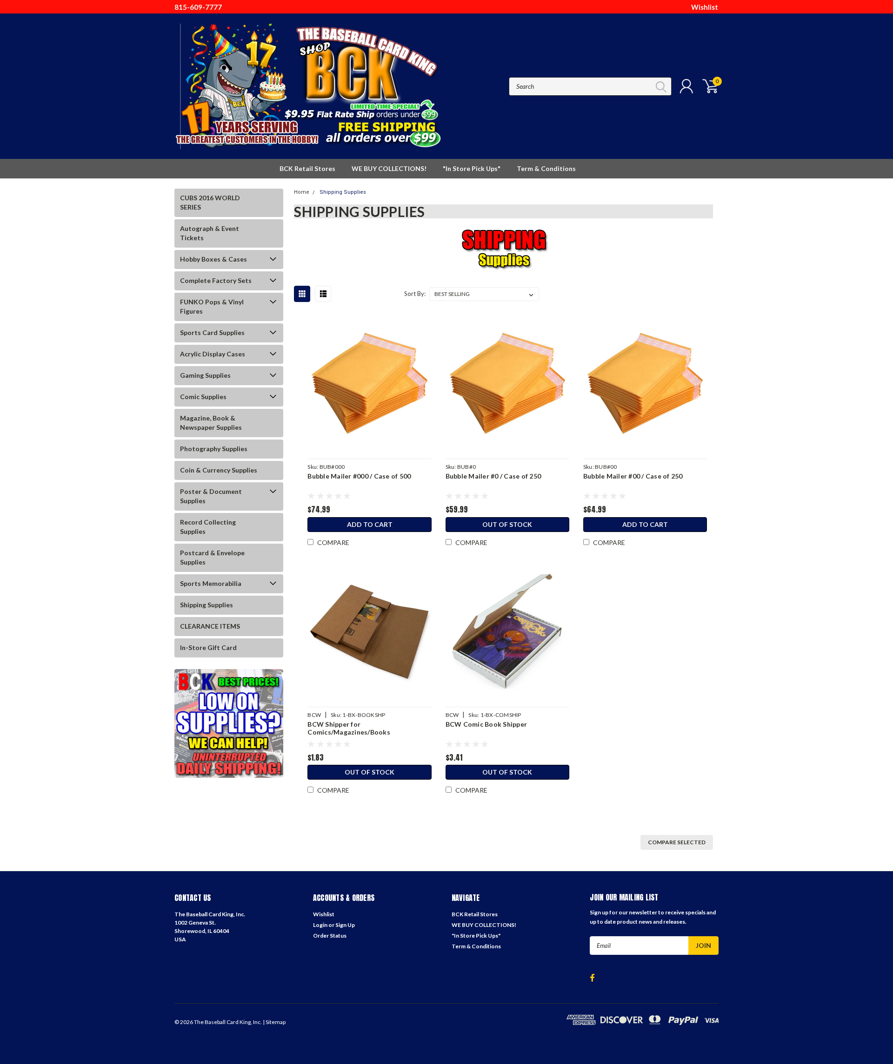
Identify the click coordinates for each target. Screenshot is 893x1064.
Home (301, 192)
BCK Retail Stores (307, 168)
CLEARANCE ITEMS (210, 626)
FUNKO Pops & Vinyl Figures (212, 306)
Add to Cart (370, 524)
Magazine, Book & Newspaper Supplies (211, 422)
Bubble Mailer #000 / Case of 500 (359, 476)
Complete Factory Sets (216, 280)
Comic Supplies (203, 397)
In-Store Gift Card (208, 647)
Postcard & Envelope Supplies (212, 557)
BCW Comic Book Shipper (486, 724)
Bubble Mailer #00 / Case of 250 (633, 476)
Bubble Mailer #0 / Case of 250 (493, 476)
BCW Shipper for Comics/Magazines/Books (348, 728)
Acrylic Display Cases (212, 354)
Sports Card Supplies (212, 332)
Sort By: (415, 293)
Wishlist (704, 7)
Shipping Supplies (206, 605)
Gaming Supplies (205, 375)
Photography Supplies (213, 449)
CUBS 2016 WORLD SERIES (210, 202)
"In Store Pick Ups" (471, 168)
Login (320, 924)
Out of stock (507, 524)
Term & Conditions (546, 168)
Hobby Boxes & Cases (213, 259)
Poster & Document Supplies (211, 496)
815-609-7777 (198, 7)
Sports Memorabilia (210, 583)
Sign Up (345, 924)
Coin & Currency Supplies (218, 470)
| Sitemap (274, 1021)
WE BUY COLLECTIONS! (389, 168)
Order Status (330, 935)
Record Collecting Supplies (208, 526)
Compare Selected (677, 842)
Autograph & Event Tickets (209, 233)
